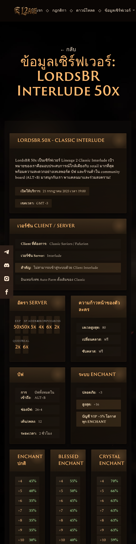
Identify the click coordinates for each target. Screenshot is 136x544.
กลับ (71, 50)
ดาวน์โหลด (85, 11)
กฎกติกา (59, 11)
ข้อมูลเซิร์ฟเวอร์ (118, 11)
